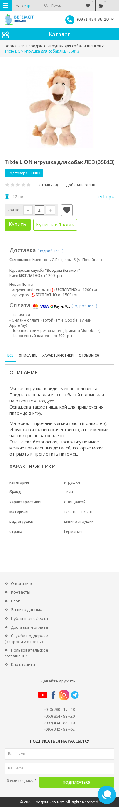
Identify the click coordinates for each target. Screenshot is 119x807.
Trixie (69, 492)
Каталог (59, 34)
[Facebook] (53, 694)
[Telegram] (74, 694)
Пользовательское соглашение (26, 653)
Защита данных (26, 609)
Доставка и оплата (29, 627)
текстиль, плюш (78, 511)
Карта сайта (23, 664)
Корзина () (101, 2)
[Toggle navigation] (6, 5)
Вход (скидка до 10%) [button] (113, 2)
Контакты (20, 592)
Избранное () (88, 2)
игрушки (72, 482)
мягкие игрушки (79, 521)
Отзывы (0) (89, 355)
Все (10, 355)
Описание (28, 355)
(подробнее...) (50, 250)
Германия (73, 531)
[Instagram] (64, 694)
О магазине (22, 583)
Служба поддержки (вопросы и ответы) (26, 638)
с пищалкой (75, 501)
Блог (15, 601)
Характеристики (58, 355)
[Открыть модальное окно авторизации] (67, 210)
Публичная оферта (29, 618)
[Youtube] (42, 694)
